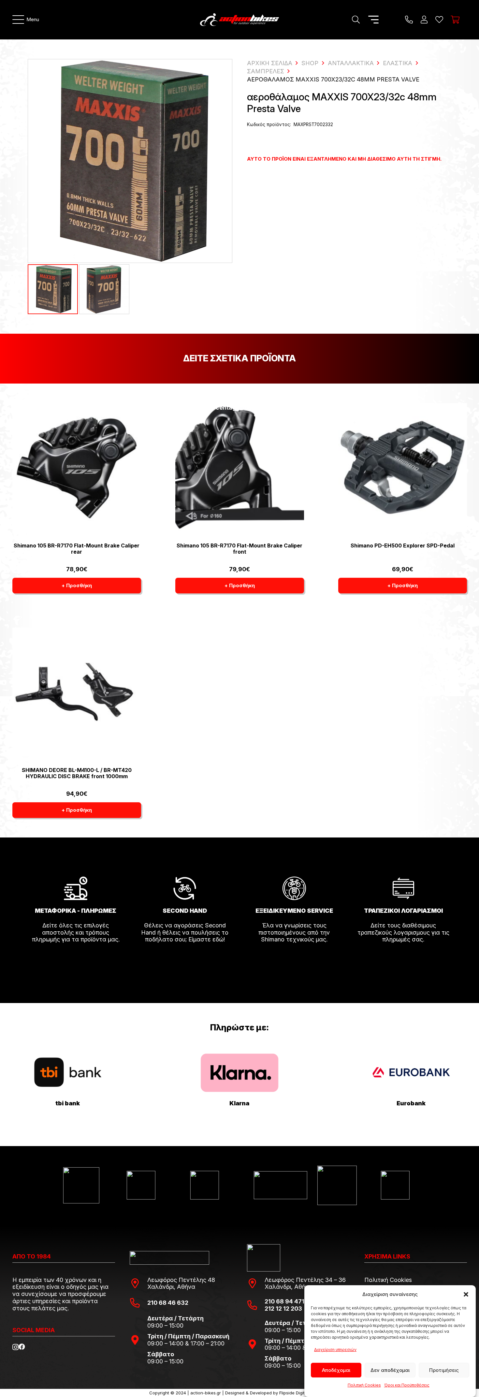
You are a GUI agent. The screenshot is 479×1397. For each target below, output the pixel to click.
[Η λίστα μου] (439, 19)
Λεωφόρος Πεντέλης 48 (181, 1279)
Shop (309, 63)
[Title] (409, 19)
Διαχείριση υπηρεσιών (335, 1349)
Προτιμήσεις (444, 1370)
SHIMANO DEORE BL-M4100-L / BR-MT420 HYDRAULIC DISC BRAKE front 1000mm (77, 773)
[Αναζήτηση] (355, 19)
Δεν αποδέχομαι (390, 1370)
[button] (466, 1294)
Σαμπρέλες (265, 71)
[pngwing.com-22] (239, 1072)
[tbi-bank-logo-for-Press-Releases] (67, 1073)
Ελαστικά (397, 63)
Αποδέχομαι (336, 1370)
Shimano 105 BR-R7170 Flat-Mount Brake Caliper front (239, 548)
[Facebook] (22, 1347)
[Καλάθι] (455, 19)
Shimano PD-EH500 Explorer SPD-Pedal (403, 545)
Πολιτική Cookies (364, 1385)
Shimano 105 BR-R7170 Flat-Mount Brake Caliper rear (76, 548)
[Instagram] (15, 1347)
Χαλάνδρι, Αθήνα (171, 1286)
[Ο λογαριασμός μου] (424, 19)
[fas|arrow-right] (75, 958)
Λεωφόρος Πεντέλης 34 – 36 (305, 1279)
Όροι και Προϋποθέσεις (406, 1385)
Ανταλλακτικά (351, 63)
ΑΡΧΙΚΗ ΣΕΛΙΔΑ (269, 63)
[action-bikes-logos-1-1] (239, 19)
